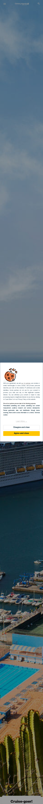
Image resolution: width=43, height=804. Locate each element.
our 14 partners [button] (26, 383)
